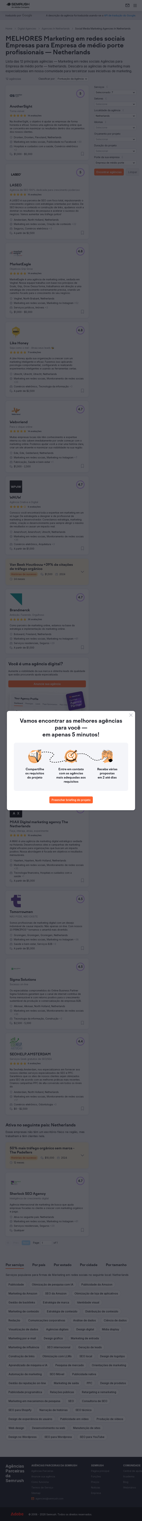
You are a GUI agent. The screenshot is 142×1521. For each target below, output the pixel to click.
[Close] (131, 715)
